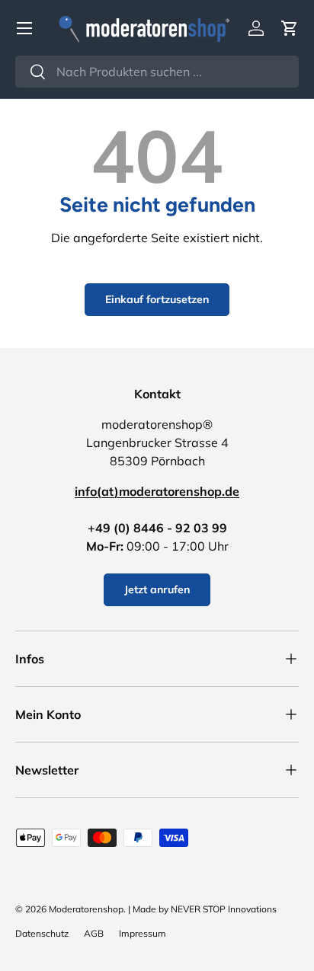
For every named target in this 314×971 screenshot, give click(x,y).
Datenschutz (42, 933)
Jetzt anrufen (157, 589)
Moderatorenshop (86, 909)
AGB (94, 933)
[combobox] (157, 72)
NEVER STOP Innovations (224, 909)
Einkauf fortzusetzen (157, 299)
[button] (289, 28)
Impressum (142, 933)
